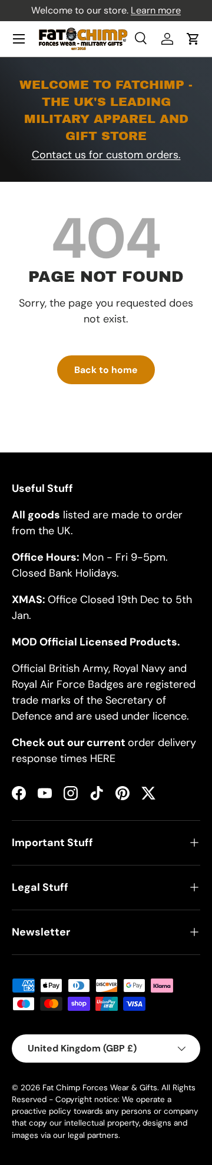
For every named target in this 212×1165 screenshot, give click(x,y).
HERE (102, 758)
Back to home (106, 370)
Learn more (156, 10)
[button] (193, 39)
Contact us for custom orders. (106, 155)
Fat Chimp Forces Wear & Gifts (99, 1088)
